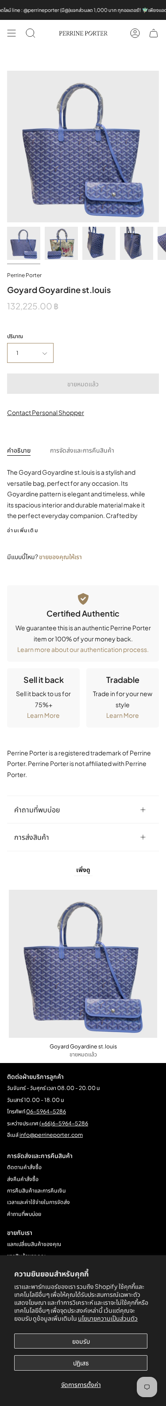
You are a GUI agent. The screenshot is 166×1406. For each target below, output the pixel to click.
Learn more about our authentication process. (83, 649)
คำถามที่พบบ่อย (37, 809)
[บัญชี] (135, 33)
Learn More (43, 715)
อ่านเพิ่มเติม (22, 530)
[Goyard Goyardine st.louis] (23, 243)
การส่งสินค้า (31, 837)
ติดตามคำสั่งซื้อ (24, 1166)
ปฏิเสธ (81, 1363)
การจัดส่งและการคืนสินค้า (82, 450)
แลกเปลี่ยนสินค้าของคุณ (34, 1243)
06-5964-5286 (46, 1111)
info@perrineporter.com (51, 1134)
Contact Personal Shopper (45, 412)
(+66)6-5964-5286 (63, 1123)
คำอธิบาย (19, 450)
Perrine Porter (24, 275)
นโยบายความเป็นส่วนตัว (108, 1318)
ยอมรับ (81, 1341)
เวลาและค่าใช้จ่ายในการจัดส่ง (38, 1201)
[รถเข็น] (153, 33)
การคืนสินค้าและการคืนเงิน (36, 1190)
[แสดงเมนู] (11, 33)
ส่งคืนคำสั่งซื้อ (23, 1178)
